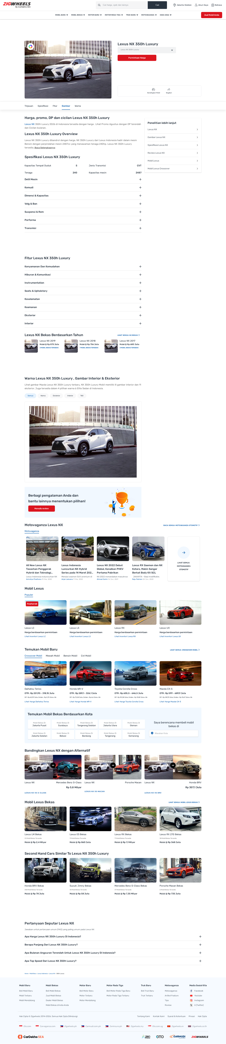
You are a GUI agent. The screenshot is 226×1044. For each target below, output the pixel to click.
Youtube (198, 995)
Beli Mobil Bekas (53, 991)
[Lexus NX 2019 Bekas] (31, 346)
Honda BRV (195, 782)
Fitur (55, 106)
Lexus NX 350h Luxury (130, 50)
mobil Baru (33, 973)
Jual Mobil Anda (211, 15)
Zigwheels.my (137, 1026)
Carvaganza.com (48, 1026)
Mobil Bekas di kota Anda (57, 1005)
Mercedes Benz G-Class (68, 782)
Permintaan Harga (137, 58)
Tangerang (110, 734)
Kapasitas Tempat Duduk (38, 165)
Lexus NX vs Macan (95, 791)
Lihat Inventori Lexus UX (170, 636)
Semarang (133, 734)
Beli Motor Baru (86, 991)
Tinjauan (29, 106)
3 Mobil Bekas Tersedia (49, 348)
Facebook (198, 991)
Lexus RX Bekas (123, 834)
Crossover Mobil (190, 650)
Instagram (199, 1000)
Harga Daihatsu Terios (39, 702)
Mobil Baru (60, 15)
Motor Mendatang (87, 1000)
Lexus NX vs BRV (153, 793)
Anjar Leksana (67, 579)
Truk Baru (131, 15)
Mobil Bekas (77, 15)
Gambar (66, 106)
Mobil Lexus (153, 160)
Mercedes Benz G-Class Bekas (131, 885)
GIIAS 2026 (164, 15)
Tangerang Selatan (86, 724)
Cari (157, 5)
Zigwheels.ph (70, 1026)
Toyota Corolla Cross (126, 689)
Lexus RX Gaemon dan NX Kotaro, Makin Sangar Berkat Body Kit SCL (147, 569)
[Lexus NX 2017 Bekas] (111, 346)
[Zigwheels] (17, 5)
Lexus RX (120, 628)
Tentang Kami (143, 1016)
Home (26, 973)
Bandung (86, 734)
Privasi (192, 1016)
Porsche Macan (133, 782)
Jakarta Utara (110, 724)
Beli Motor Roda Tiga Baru (118, 991)
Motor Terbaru (85, 995)
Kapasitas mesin (97, 172)
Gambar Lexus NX (156, 137)
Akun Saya (203, 5)
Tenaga (28, 172)
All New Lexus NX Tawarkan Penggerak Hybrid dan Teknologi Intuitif (38, 569)
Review (168, 1005)
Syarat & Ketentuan (177, 1016)
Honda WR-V (76, 689)
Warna (78, 106)
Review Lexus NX (156, 153)
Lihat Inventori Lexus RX (125, 636)
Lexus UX (165, 628)
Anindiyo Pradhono (34, 579)
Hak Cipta (202, 1016)
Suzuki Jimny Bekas (80, 885)
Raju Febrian (137, 579)
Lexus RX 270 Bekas (170, 834)
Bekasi (63, 734)
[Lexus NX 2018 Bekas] (71, 346)
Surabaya (63, 724)
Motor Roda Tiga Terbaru (118, 995)
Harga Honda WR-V (82, 702)
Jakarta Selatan (39, 734)
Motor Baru (93, 15)
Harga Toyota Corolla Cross (131, 702)
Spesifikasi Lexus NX (158, 145)
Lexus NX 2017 (127, 340)
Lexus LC (29, 628)
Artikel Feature (171, 995)
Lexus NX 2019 (48, 340)
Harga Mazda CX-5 (172, 702)
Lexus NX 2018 (88, 340)
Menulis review (41, 508)
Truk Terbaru (147, 995)
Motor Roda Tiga (113, 15)
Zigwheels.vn (178, 1026)
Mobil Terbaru (25, 995)
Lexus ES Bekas (78, 834)
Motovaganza (147, 15)
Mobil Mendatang (27, 1000)
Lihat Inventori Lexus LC (35, 636)
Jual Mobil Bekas (53, 995)
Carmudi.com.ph (93, 1026)
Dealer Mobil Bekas (54, 1000)
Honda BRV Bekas (34, 885)
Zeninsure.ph (116, 1026)
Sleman (133, 724)
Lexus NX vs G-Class (35, 793)
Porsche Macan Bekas (171, 885)
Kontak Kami (159, 1016)
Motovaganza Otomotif (186, 525)
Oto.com (27, 1026)
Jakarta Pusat (39, 724)
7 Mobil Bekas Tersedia (89, 348)
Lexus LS (74, 628)
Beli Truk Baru (147, 991)
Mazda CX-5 (166, 689)
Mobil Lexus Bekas (189, 802)
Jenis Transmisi (97, 165)
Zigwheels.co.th (199, 1026)
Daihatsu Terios (33, 689)
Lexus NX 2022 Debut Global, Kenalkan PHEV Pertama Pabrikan (110, 569)
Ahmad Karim (102, 579)
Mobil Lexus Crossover (159, 168)
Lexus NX (30, 124)
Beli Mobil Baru (26, 991)
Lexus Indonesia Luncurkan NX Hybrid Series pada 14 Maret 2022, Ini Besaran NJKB (77, 569)
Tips (167, 1000)
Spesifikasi (43, 106)
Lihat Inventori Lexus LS (80, 636)
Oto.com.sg (157, 1026)
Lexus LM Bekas (33, 834)
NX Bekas (133, 335)
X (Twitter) (199, 1005)
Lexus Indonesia (43, 973)
